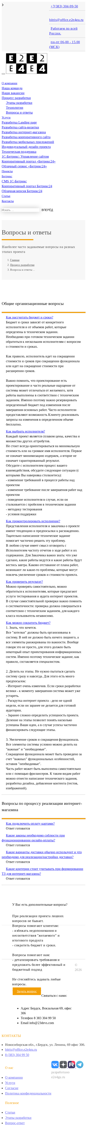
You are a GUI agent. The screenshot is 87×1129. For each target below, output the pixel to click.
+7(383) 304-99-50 (64, 6)
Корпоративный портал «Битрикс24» (29, 161)
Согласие (11, 1088)
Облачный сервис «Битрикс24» (24, 166)
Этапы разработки (19, 103)
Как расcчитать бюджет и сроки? (29, 317)
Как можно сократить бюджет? (28, 622)
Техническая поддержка (19, 151)
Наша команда (12, 88)
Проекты (7, 171)
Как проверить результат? (24, 581)
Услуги (6, 117)
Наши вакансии (13, 93)
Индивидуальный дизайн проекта (26, 147)
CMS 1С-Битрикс (14, 181)
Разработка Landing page (19, 122)
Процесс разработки (16, 98)
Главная (14, 260)
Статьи (6, 196)
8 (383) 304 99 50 (17, 1055)
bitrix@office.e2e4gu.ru (66, 20)
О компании (9, 83)
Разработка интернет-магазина (24, 132)
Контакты (8, 201)
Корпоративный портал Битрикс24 (27, 186)
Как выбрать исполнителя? (25, 431)
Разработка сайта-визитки (20, 127)
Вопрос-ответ (15, 1123)
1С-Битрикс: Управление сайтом (25, 156)
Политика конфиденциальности (28, 1093)
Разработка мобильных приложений (28, 142)
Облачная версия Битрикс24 (22, 191)
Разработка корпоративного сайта (26, 137)
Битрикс (7, 176)
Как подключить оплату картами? (30, 823)
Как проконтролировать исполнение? (33, 521)
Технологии (14, 107)
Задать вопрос (27, 991)
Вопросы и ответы (19, 112)
